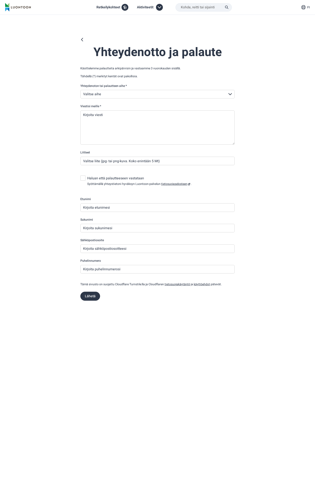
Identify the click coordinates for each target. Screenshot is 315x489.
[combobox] (204, 7)
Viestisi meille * (90, 106)
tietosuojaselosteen (174, 184)
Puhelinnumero (90, 261)
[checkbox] (83, 178)
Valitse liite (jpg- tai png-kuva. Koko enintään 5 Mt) (121, 161)
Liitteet (85, 152)
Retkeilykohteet (108, 7)
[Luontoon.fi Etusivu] (18, 7)
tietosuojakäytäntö (177, 284)
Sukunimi (86, 219)
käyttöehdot (202, 284)
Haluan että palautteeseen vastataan (115, 178)
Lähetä (90, 296)
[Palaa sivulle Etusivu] (82, 39)
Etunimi (85, 199)
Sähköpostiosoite (92, 240)
